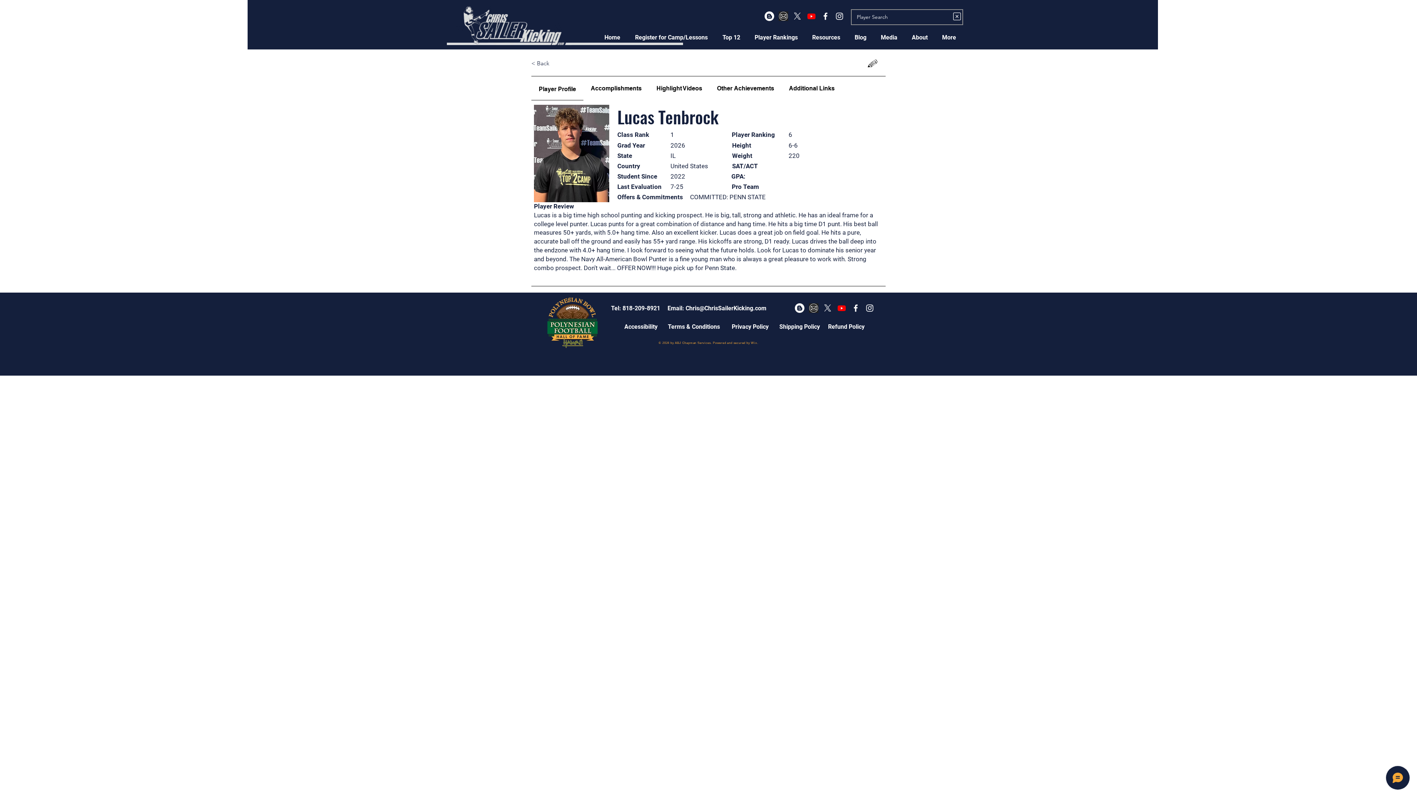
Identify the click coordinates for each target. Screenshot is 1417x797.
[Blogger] (769, 16)
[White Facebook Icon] (825, 16)
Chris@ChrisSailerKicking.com (726, 308)
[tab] (557, 88)
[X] (797, 16)
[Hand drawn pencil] (872, 63)
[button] (671, 37)
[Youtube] (811, 16)
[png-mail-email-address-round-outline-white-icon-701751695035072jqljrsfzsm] (783, 16)
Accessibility (641, 326)
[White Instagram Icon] (839, 16)
